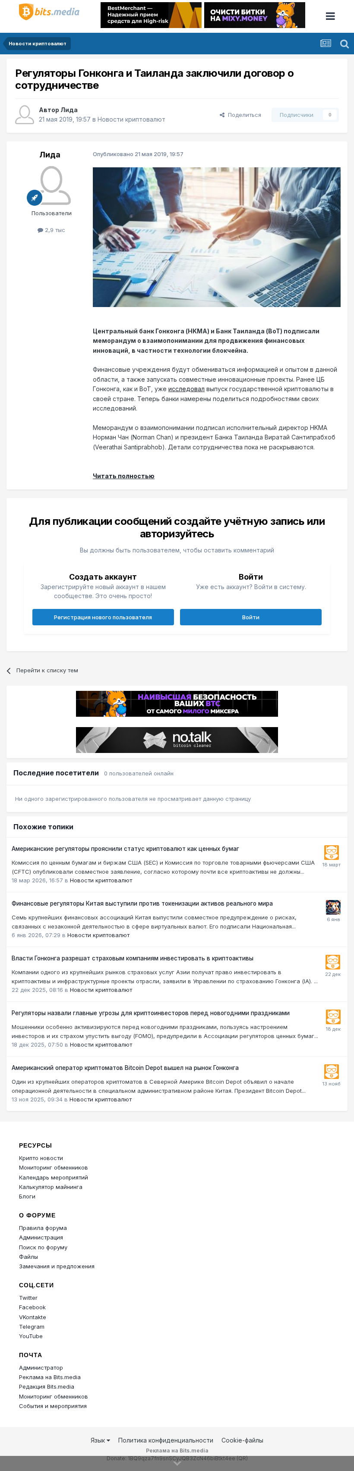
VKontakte (32, 1317)
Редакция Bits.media (46, 1386)
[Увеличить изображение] (217, 236)
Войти (250, 617)
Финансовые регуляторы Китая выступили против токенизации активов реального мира (142, 903)
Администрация (41, 1237)
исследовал (186, 388)
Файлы (28, 1256)
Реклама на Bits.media (50, 1377)
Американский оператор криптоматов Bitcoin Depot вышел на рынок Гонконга (125, 1067)
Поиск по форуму (43, 1247)
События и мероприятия (53, 1405)
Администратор (41, 1367)
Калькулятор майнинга (50, 1186)
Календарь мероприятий (53, 1177)
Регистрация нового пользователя (103, 617)
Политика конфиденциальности (165, 1440)
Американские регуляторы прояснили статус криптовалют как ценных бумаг (125, 848)
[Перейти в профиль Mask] (333, 907)
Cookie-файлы (242, 1440)
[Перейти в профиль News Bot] (331, 852)
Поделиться (242, 114)
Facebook (32, 1307)
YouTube (31, 1336)
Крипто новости (41, 1157)
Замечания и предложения (57, 1266)
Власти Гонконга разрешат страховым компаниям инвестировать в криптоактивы (132, 958)
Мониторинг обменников (53, 1167)
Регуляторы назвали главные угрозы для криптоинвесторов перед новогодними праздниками (151, 1013)
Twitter (28, 1297)
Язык (99, 1440)
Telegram (31, 1326)
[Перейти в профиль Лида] (24, 114)
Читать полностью (124, 476)
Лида (69, 109)
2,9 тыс (54, 229)
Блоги (27, 1196)
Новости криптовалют (131, 119)
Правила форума (43, 1227)
